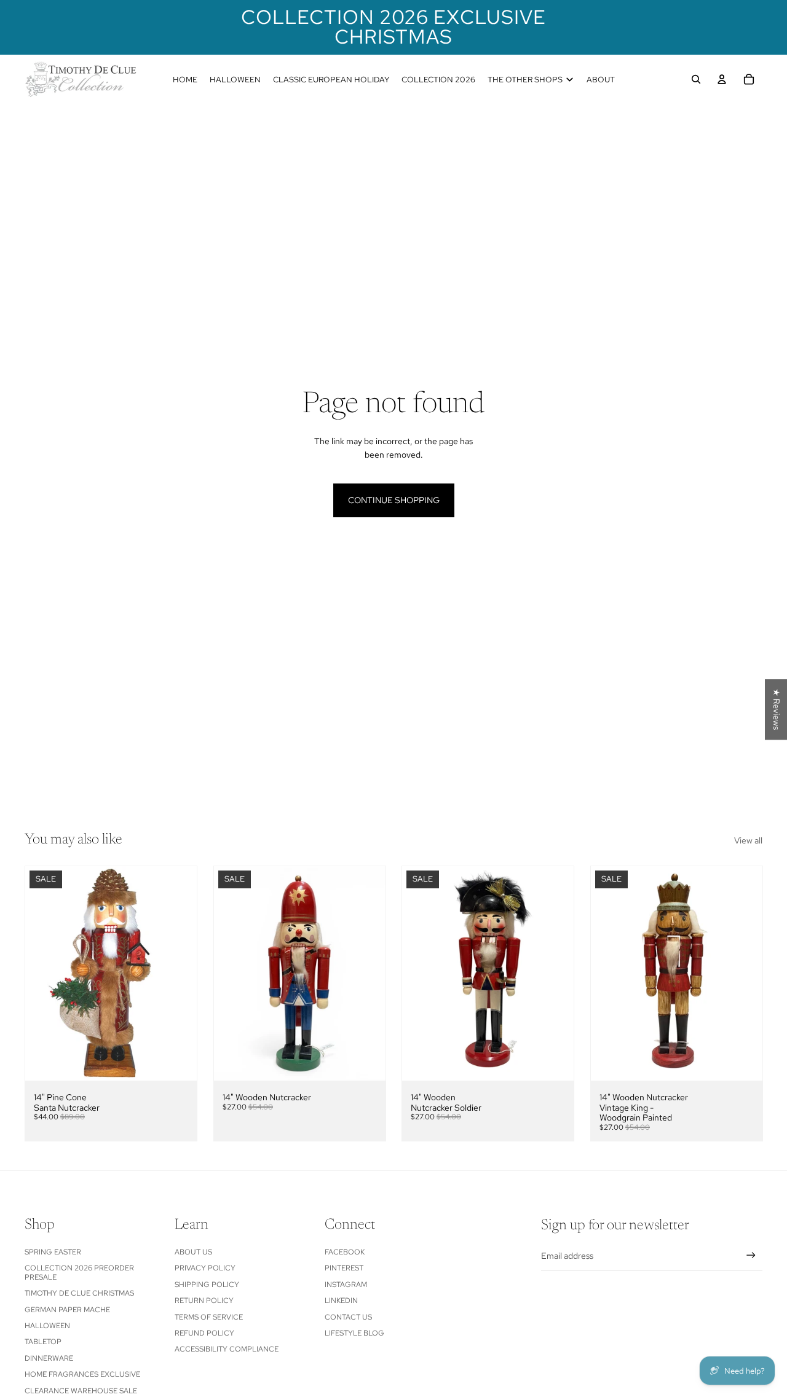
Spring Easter (53, 1252)
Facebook (345, 1252)
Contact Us (348, 1317)
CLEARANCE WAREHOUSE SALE (81, 1391)
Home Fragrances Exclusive (82, 1374)
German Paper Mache (67, 1310)
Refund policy (204, 1333)
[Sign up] (751, 1255)
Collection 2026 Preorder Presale (79, 1272)
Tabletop (43, 1342)
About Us (193, 1252)
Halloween (47, 1326)
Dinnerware (49, 1358)
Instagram (346, 1284)
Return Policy (204, 1300)
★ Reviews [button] (776, 709)
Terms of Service (209, 1317)
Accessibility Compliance (227, 1349)
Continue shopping (394, 500)
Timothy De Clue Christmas (79, 1293)
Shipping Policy (207, 1284)
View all (748, 840)
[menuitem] (185, 79)
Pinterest (344, 1268)
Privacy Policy (205, 1268)
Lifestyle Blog (354, 1333)
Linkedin (341, 1300)
